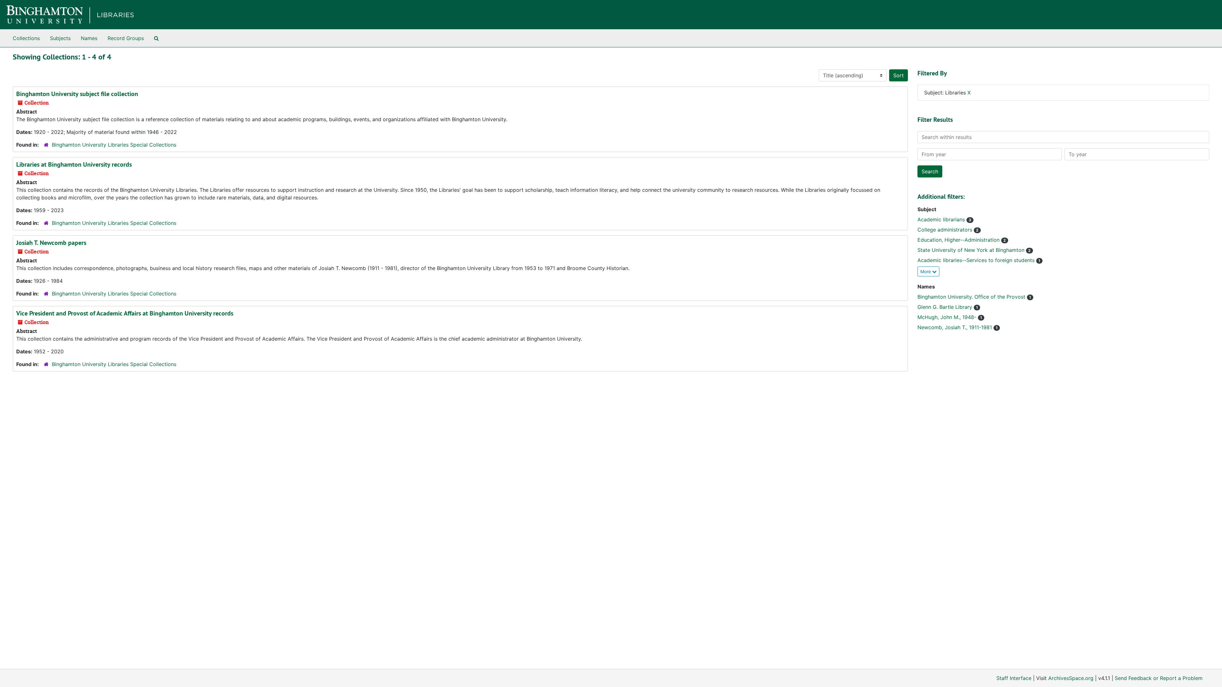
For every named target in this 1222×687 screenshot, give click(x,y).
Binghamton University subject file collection (77, 94)
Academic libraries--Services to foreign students (976, 260)
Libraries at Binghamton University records (74, 164)
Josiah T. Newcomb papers (51, 243)
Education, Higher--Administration (959, 240)
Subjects (60, 38)
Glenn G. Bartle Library (945, 307)
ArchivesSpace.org (1070, 678)
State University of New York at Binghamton (971, 250)
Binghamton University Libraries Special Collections (114, 145)
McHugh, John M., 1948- (947, 317)
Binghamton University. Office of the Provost (972, 297)
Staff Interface (1013, 678)
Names (89, 38)
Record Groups (126, 38)
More (926, 271)
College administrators (945, 229)
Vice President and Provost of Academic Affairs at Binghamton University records (124, 313)
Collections (26, 38)
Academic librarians (941, 219)
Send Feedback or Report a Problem (1159, 678)
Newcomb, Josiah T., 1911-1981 (955, 327)
